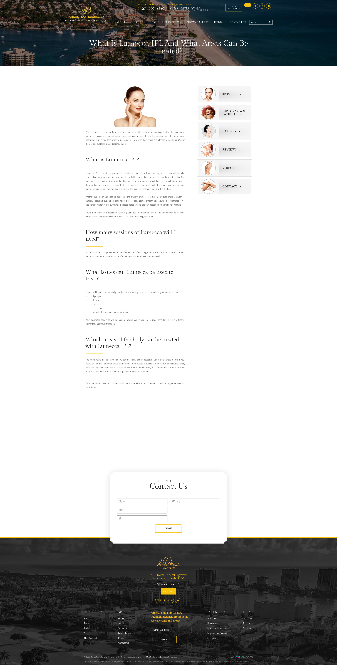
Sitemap (247, 628)
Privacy (246, 623)
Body (86, 628)
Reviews (229, 149)
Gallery (229, 131)
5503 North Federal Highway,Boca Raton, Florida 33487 (168, 576)
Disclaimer (248, 618)
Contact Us (238, 22)
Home (121, 618)
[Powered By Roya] (244, 658)
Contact (229, 186)
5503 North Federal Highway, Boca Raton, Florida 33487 (165, 4)
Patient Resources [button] (166, 22)
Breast (87, 623)
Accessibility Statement (169, 657)
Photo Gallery (197, 22)
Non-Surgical (90, 638)
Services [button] (138, 22)
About (121, 623)
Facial (86, 618)
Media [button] (218, 22)
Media (121, 638)
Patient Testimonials (216, 628)
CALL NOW (168, 591)
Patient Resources (126, 633)
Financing (211, 638)
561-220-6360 (153, 9)
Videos (228, 168)
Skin (86, 633)
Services (229, 94)
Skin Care (211, 618)
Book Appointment (234, 7)
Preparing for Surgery (217, 633)
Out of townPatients (233, 113)
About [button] (121, 22)
